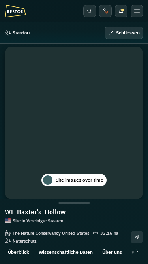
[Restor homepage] (15, 11)
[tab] (18, 251)
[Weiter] (135, 251)
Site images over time (79, 180)
